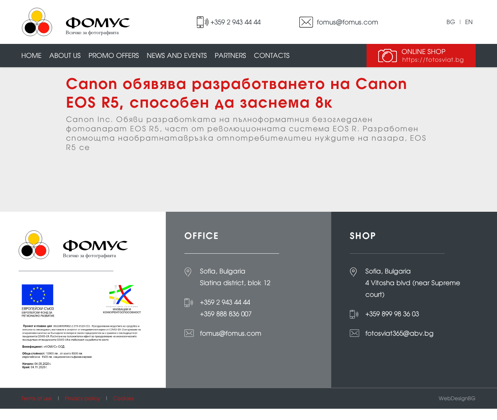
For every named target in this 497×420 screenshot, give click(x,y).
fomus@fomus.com (347, 22)
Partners (230, 55)
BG (451, 22)
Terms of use (36, 398)
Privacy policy (82, 398)
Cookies (123, 398)
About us (65, 55)
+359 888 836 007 (226, 314)
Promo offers (114, 55)
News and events (177, 55)
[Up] (483, 413)
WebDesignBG (457, 398)
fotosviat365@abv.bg (399, 333)
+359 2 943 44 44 (235, 22)
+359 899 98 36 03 (392, 314)
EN (469, 22)
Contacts (272, 55)
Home (31, 55)
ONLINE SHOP (432, 55)
